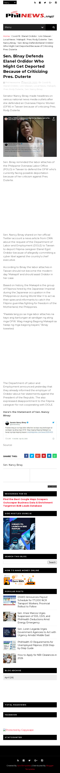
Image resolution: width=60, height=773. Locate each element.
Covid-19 (15, 36)
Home (6, 36)
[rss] (35, 2)
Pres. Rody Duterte (37, 39)
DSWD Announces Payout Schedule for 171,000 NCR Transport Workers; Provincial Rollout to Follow (34, 602)
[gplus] (50, 2)
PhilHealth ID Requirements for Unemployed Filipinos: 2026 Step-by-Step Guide (36, 645)
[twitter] (45, 2)
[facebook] (40, 2)
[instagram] (56, 2)
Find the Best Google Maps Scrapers (25, 499)
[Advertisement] (30, 206)
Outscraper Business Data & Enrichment (28, 502)
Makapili (21, 39)
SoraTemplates (24, 765)
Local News (9, 39)
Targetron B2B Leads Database (22, 505)
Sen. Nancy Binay (34, 89)
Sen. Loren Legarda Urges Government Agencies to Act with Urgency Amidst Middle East (37, 632)
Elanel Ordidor (29, 36)
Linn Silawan (44, 36)
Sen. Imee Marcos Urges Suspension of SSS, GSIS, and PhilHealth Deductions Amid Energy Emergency (34, 618)
